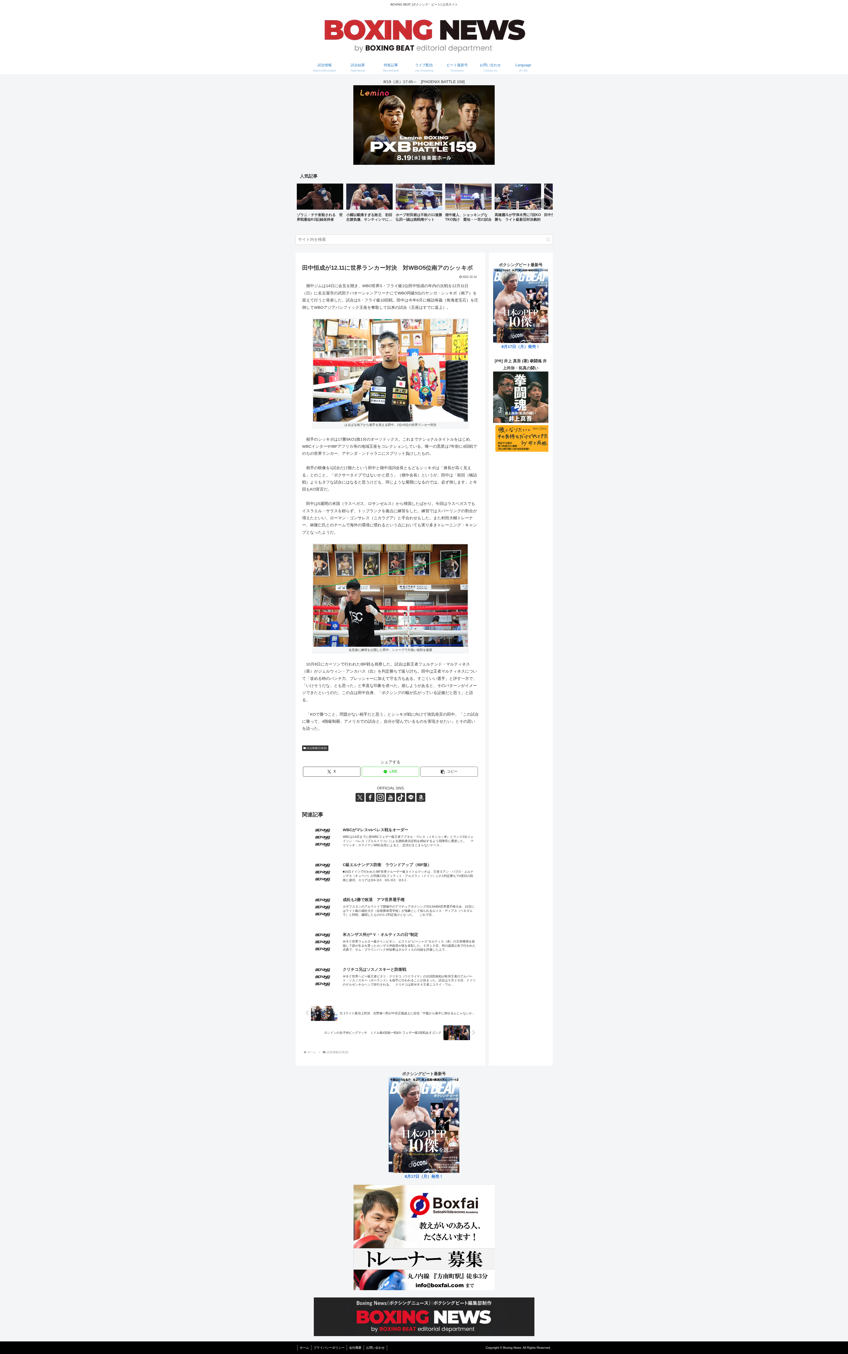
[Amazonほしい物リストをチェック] (420, 797)
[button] (544, 203)
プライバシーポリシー (329, 1347)
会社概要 (355, 1347)
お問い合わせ (375, 1347)
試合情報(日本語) (317, 748)
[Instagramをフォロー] (380, 797)
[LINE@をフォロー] (410, 797)
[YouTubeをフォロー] (390, 797)
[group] (320, 204)
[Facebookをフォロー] (370, 797)
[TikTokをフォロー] (400, 797)
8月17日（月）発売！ (521, 346)
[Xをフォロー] (360, 797)
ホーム (304, 1347)
